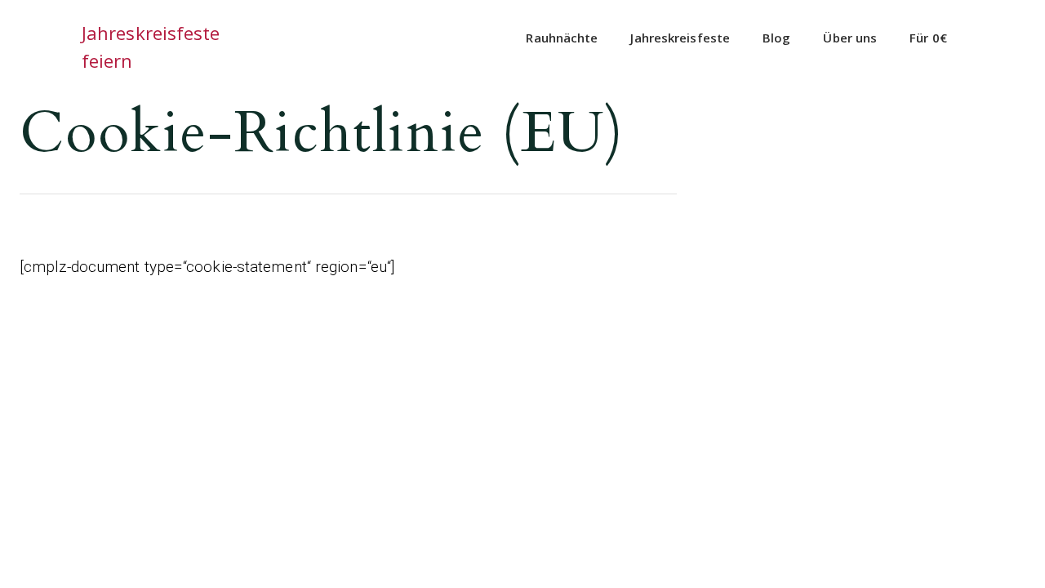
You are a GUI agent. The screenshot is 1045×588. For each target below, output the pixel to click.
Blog (776, 37)
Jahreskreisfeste (680, 37)
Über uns (850, 37)
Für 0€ (928, 37)
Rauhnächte (562, 37)
